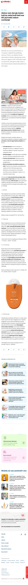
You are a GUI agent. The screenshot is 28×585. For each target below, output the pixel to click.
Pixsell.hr (17, 562)
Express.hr (22, 562)
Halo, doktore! (4, 546)
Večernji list (4, 560)
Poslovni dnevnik (11, 560)
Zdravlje (3, 534)
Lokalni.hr (22, 560)
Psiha (2, 537)
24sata (7, 562)
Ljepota (3, 540)
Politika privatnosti (5, 574)
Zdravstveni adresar (6, 548)
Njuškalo (3, 562)
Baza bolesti (4, 551)
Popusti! (12, 562)
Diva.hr (17, 560)
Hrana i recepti (5, 543)
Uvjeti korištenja (5, 572)
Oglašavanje (4, 569)
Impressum (4, 570)
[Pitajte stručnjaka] (27, 572)
